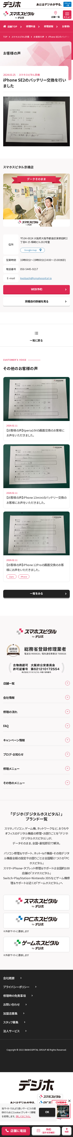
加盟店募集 (10, 1013)
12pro (11, 576)
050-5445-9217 (29, 269)
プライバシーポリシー (16, 987)
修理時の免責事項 (14, 996)
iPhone (24, 576)
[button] (47, 1112)
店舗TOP (12, 26)
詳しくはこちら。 (23, 1116)
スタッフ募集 (10, 1022)
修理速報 (48, 26)
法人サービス (11, 1031)
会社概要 (9, 978)
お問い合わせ (11, 1004)
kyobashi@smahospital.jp (36, 278)
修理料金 (30, 26)
